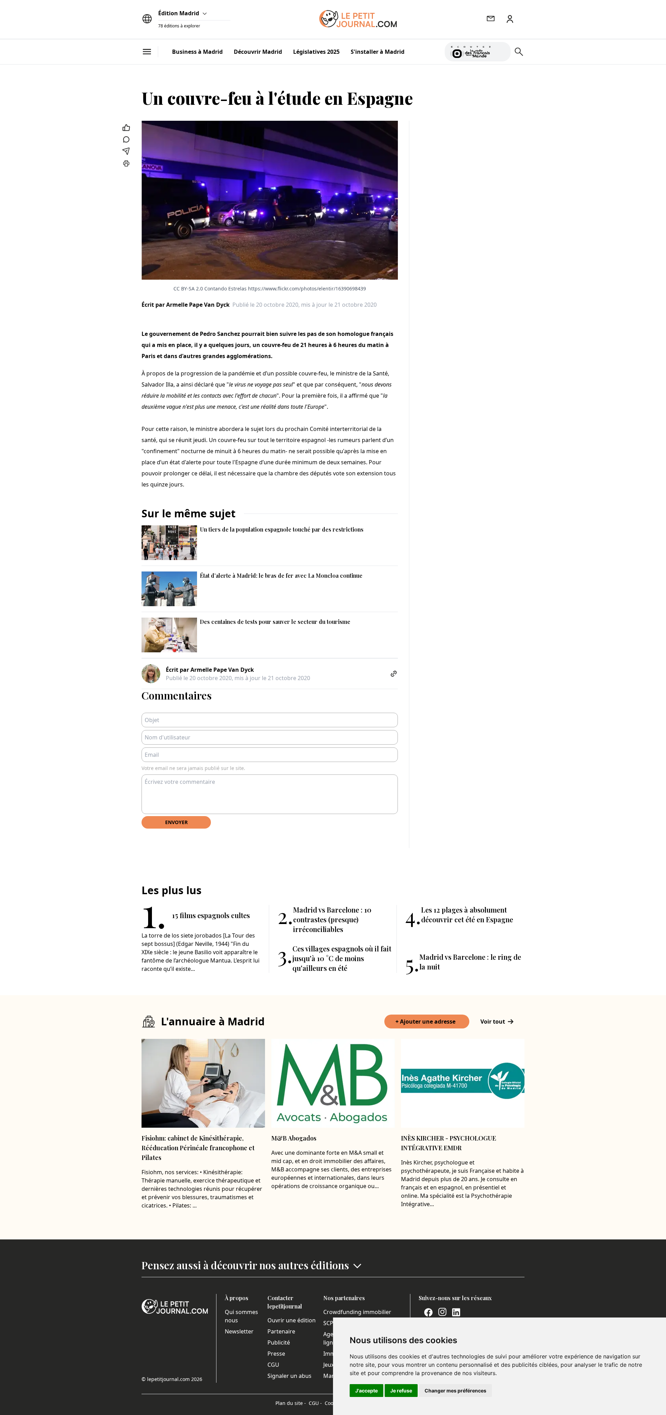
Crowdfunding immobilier (357, 1312)
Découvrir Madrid (258, 52)
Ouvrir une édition (291, 1320)
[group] (501, 50)
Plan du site (290, 1403)
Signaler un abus (289, 1376)
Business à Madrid (197, 52)
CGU (273, 1365)
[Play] (501, 52)
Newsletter (239, 1331)
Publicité (278, 1342)
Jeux (328, 1365)
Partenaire (281, 1331)
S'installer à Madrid (377, 52)
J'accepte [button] (366, 1390)
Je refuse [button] (401, 1390)
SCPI (329, 1323)
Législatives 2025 (316, 52)
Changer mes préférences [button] (455, 1390)
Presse (276, 1353)
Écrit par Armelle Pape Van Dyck (186, 304)
